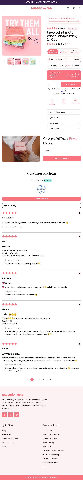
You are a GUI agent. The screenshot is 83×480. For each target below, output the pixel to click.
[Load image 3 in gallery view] (25, 61)
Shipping (56, 93)
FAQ (44, 467)
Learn (4, 446)
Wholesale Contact (51, 434)
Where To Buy (8, 442)
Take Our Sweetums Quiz (53, 450)
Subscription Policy (51, 462)
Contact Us (47, 430)
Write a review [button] (72, 28)
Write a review (41, 199)
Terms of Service (50, 458)
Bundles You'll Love (10, 438)
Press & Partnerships (51, 454)
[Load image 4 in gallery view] (33, 61)
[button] (3, 8)
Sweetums (36, 477)
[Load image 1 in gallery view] (10, 61)
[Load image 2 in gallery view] (18, 61)
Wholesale (47, 446)
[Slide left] (4, 61)
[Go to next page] (55, 379)
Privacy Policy (48, 442)
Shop (4, 430)
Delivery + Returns (50, 438)
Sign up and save (62, 158)
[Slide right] (39, 61)
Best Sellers (7, 434)
